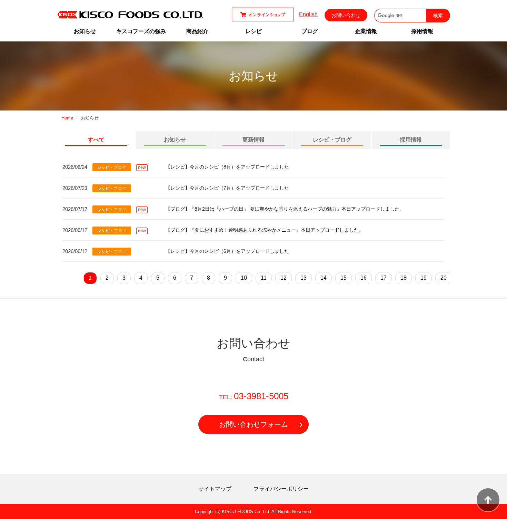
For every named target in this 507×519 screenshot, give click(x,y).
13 (303, 278)
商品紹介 (197, 31)
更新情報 (253, 140)
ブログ (309, 31)
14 (323, 278)
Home (67, 118)
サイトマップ (214, 489)
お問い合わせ (345, 15)
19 (423, 278)
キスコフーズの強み (141, 31)
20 (443, 278)
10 (244, 278)
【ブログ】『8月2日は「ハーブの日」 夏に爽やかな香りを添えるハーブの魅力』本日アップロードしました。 (285, 209)
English (308, 14)
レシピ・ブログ (332, 140)
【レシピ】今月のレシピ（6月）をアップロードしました (227, 251)
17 (383, 278)
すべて (96, 140)
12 (283, 278)
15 (343, 278)
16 (363, 278)
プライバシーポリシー (281, 489)
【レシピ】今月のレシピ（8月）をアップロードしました (227, 167)
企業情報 (366, 31)
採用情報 (422, 31)
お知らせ (85, 31)
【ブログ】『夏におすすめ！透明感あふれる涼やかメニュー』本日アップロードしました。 (265, 230)
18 (403, 278)
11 (264, 278)
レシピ (253, 31)
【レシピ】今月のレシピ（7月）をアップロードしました (227, 188)
